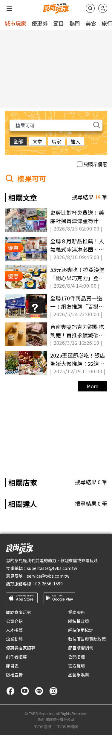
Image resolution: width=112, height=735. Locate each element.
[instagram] (53, 691)
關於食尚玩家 (18, 612)
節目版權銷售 (80, 648)
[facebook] (10, 691)
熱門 (74, 23)
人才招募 (14, 630)
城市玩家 (15, 23)
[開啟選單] (9, 8)
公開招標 (76, 657)
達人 (75, 141)
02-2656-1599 (49, 584)
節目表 (12, 666)
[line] (39, 691)
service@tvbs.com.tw (48, 576)
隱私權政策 (78, 621)
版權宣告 (14, 675)
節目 (58, 23)
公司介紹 (14, 621)
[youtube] (24, 691)
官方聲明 (76, 666)
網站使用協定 (80, 630)
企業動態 (14, 639)
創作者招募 (16, 657)
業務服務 (76, 612)
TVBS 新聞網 (67, 726)
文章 (37, 141)
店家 (56, 141)
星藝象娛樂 (78, 675)
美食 (90, 23)
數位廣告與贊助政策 (87, 639)
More (92, 386)
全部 (18, 141)
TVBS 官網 (42, 726)
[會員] (102, 8)
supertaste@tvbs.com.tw (52, 568)
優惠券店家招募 (20, 648)
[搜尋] (90, 8)
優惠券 (40, 23)
